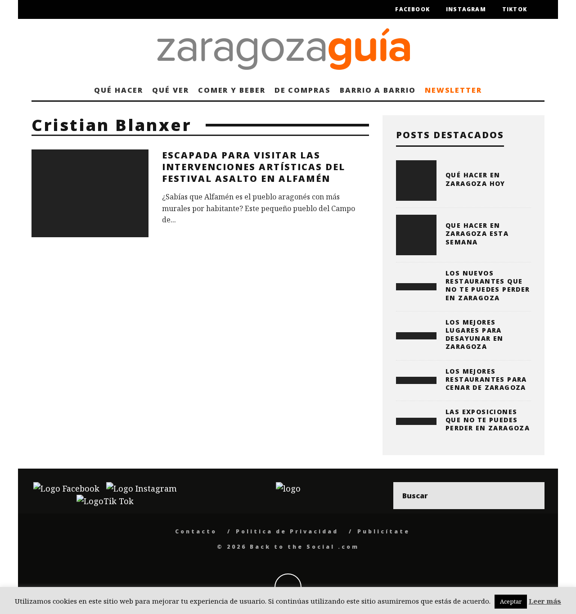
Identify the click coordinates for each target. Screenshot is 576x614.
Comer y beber (232, 90)
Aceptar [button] (511, 601)
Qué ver (170, 90)
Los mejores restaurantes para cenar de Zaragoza (486, 379)
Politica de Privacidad (287, 531)
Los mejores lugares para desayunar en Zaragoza (475, 334)
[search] (531, 495)
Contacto (196, 531)
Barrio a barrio (378, 90)
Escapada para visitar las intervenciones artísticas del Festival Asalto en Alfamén (253, 167)
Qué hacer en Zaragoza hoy (475, 179)
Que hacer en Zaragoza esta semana (477, 233)
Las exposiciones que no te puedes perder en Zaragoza (488, 419)
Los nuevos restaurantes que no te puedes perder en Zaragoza (488, 285)
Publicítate (383, 531)
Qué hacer (118, 90)
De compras (302, 90)
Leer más (545, 600)
